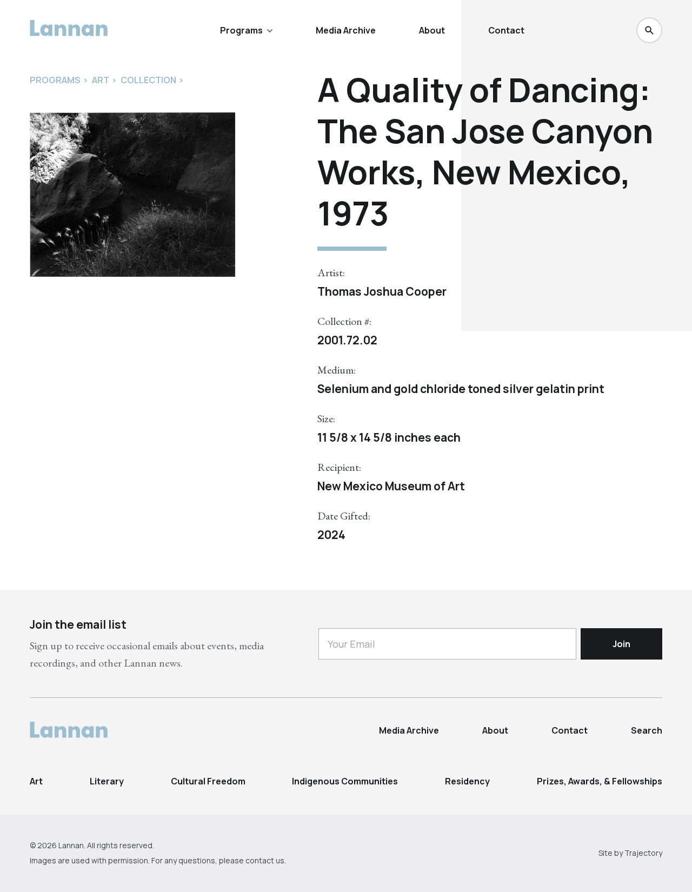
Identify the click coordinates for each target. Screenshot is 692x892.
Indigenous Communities (345, 781)
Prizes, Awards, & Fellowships (599, 781)
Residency (467, 781)
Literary (107, 781)
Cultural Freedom (208, 781)
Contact (506, 30)
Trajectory (643, 853)
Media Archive (346, 30)
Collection (148, 80)
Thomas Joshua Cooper (382, 291)
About (432, 30)
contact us (264, 860)
